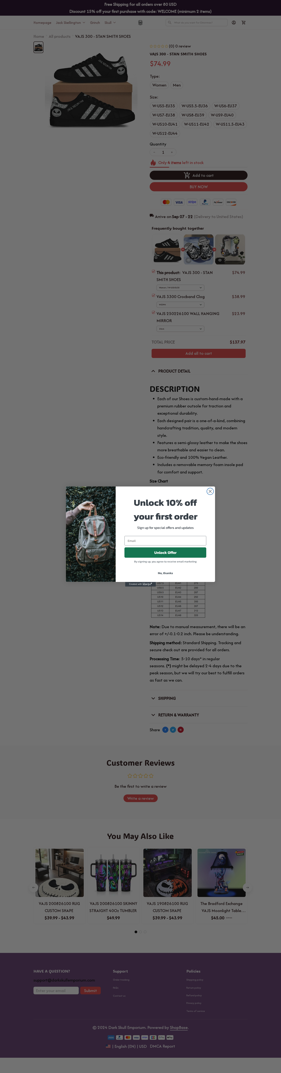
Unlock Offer (165, 552)
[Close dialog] (210, 491)
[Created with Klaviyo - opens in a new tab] (140, 584)
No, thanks (165, 573)
